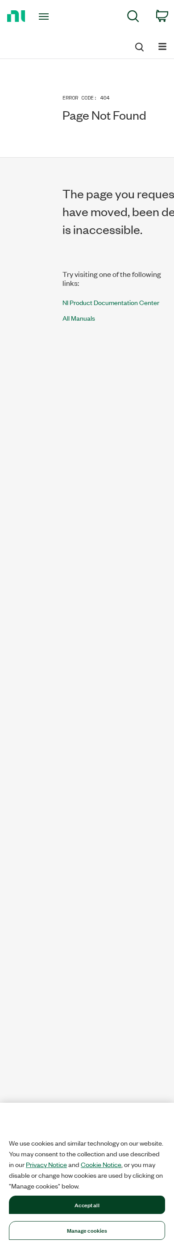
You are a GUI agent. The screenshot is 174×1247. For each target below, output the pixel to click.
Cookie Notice (101, 1164)
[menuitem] (133, 18)
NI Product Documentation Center (110, 302)
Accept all (87, 1204)
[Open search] (138, 45)
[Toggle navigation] (45, 16)
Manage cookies (87, 1230)
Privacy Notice (46, 1164)
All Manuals (78, 317)
